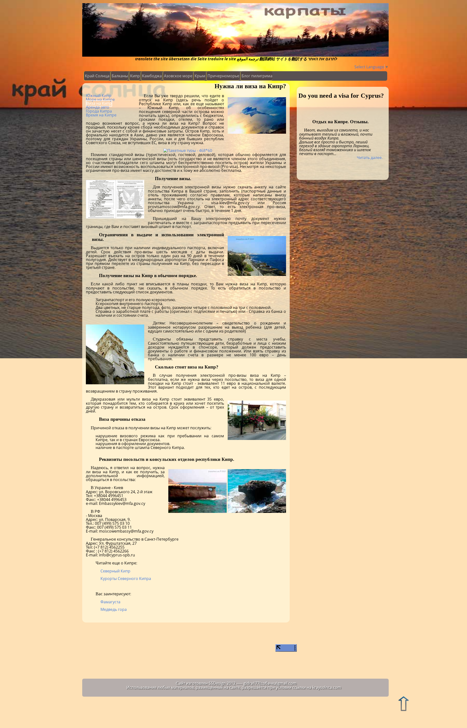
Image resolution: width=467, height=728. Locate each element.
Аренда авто (97, 107)
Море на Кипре (100, 99)
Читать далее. (370, 157)
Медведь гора (113, 609)
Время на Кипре (101, 115)
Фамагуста (110, 602)
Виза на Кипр (99, 103)
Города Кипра (99, 111)
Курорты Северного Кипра (125, 578)
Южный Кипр (98, 95)
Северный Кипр (115, 571)
